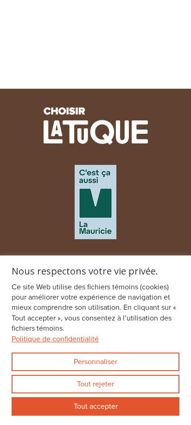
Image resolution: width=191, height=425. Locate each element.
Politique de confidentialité (55, 339)
